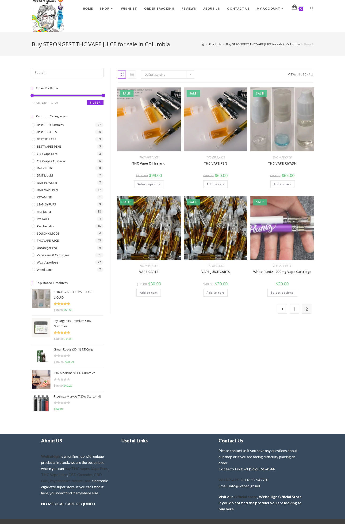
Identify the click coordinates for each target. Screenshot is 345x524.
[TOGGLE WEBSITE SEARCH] (312, 8)
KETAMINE (44, 197)
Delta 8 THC (45, 168)
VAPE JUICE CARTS (215, 271)
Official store (245, 496)
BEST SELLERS (46, 139)
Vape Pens (99, 468)
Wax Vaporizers (47, 262)
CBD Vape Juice (47, 154)
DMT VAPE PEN (47, 190)
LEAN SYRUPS (46, 204)
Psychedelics (45, 226)
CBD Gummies (80, 474)
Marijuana (44, 211)
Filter (95, 103)
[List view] (132, 75)
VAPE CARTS (148, 271)
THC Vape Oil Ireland (148, 163)
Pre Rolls (43, 219)
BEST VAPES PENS (49, 146)
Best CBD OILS (47, 132)
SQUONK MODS (48, 233)
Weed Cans (44, 270)
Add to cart (215, 184)
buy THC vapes (77, 468)
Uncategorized (47, 248)
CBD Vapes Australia (51, 161)
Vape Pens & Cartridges (53, 255)
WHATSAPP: (229, 479)
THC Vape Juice (54, 474)
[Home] (202, 44)
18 (299, 74)
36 (304, 74)
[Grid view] (122, 75)
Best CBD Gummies (50, 125)
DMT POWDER (47, 183)
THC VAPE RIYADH (282, 163)
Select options (148, 184)
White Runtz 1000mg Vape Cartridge (282, 271)
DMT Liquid (45, 175)
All (311, 74)
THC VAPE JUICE (149, 157)
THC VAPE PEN (215, 163)
